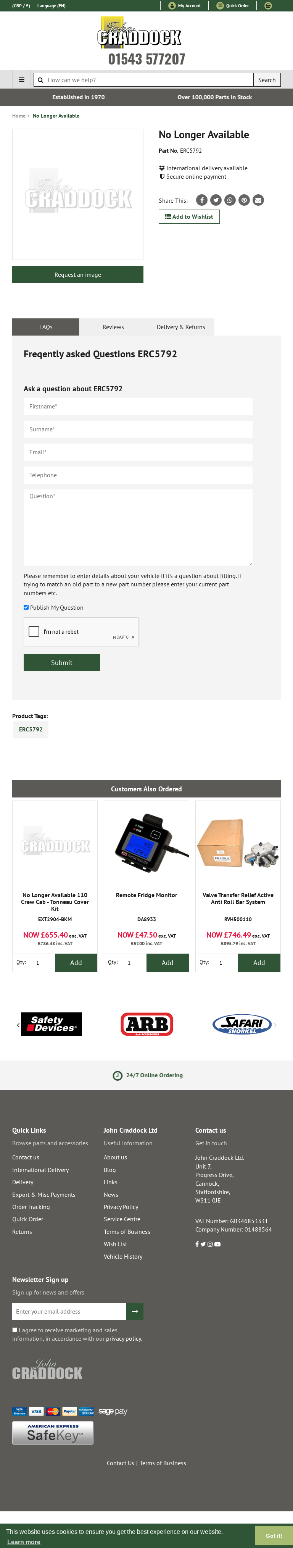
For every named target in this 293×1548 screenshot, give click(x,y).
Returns (22, 1231)
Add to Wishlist (192, 216)
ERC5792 (31, 729)
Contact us (25, 1157)
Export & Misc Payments (44, 1194)
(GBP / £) (21, 5)
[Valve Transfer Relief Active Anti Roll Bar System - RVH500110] (238, 843)
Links (111, 1182)
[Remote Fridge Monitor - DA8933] (146, 843)
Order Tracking (31, 1207)
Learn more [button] (23, 1542)
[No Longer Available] (77, 194)
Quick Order (237, 5)
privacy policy (123, 1338)
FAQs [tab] (46, 327)
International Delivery (40, 1170)
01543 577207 (146, 58)
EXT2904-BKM (55, 907)
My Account (189, 5)
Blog (110, 1170)
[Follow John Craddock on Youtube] (217, 1244)
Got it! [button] (274, 1536)
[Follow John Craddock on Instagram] (210, 1244)
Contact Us (120, 1463)
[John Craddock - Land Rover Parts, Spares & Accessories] (146, 34)
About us (115, 1157)
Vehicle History (123, 1256)
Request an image (78, 274)
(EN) (51, 5)
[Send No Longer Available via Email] (258, 200)
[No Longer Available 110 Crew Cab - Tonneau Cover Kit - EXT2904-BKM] (55, 843)
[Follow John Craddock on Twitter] (203, 1244)
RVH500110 (238, 907)
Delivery (22, 1182)
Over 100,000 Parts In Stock (214, 97)
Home (19, 115)
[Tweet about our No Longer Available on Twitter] (216, 200)
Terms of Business (127, 1231)
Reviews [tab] (113, 327)
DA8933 (146, 907)
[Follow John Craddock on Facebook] (197, 1244)
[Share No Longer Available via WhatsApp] (230, 200)
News (111, 1194)
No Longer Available (56, 115)
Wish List (115, 1244)
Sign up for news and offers (48, 1292)
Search (267, 80)
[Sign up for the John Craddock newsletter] (134, 1311)
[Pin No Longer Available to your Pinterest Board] (244, 200)
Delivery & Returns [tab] (181, 327)
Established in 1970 (78, 97)
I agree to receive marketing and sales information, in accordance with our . (77, 1334)
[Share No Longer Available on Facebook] (202, 200)
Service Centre (122, 1219)
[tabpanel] (146, 518)
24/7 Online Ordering (152, 1075)
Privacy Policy (121, 1207)
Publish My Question (57, 607)
